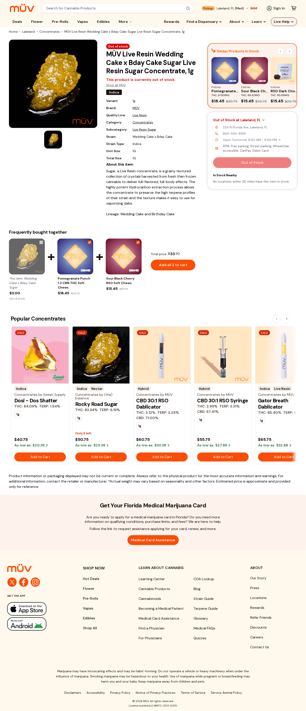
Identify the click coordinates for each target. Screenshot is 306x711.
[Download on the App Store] (36, 608)
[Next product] (286, 319)
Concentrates (49, 32)
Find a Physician (151, 628)
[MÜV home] (23, 8)
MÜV (136, 108)
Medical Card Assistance (153, 540)
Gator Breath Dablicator (273, 403)
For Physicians (150, 638)
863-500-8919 (234, 133)
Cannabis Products (154, 588)
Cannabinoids (150, 598)
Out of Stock (252, 162)
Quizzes (200, 638)
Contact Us (259, 647)
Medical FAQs (204, 628)
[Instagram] (35, 582)
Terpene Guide (206, 608)
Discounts (258, 627)
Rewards (171, 21)
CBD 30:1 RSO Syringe (222, 400)
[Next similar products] (289, 51)
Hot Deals (91, 578)
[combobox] (115, 8)
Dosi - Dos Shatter (35, 400)
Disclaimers (72, 693)
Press (254, 588)
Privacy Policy (120, 693)
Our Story (258, 578)
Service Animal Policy (226, 693)
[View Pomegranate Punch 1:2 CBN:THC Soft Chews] (75, 256)
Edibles (103, 21)
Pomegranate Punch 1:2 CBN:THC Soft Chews (74, 282)
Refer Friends (261, 617)
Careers (256, 637)
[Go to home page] (36, 568)
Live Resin (140, 115)
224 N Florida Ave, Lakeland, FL (245, 127)
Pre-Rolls (60, 21)
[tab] (53, 140)
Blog (197, 588)
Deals (17, 21)
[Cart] (293, 8)
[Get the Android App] (36, 624)
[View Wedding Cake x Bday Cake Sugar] (27, 256)
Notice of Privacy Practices (155, 693)
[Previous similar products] (280, 51)
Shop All (90, 628)
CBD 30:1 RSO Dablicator (152, 403)
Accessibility (95, 693)
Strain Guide (204, 598)
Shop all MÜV (116, 85)
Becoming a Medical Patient (161, 608)
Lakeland (28, 32)
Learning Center (152, 579)
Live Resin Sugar (144, 129)
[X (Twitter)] (12, 582)
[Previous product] (277, 319)
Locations (258, 597)
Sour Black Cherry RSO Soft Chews (120, 280)
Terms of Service (193, 693)
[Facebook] (24, 582)
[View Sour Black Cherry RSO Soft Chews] (124, 256)
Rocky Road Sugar (96, 404)
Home (13, 32)
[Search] (188, 8)
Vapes (82, 21)
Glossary (201, 618)
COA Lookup (204, 579)
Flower (37, 21)
